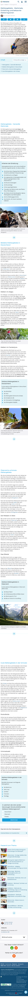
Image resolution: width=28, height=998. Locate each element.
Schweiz (5, 683)
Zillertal (9, 568)
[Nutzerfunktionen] (22, 1)
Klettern (7, 4)
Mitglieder (14, 964)
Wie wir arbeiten (16, 965)
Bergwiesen (15, 498)
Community (8, 964)
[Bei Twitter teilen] (10, 19)
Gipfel (15, 502)
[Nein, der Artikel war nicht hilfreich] (16, 947)
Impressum (7, 990)
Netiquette (21, 964)
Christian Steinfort (8, 922)
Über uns (3, 965)
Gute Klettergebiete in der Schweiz (11, 71)
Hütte (13, 504)
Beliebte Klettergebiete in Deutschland (12, 67)
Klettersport (6, 269)
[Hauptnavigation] (25, 1)
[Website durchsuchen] (18, 1)
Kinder (12, 534)
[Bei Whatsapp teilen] (24, 19)
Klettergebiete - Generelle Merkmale (11, 64)
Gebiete (22, 278)
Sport (2, 4)
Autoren (9, 965)
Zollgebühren (23, 707)
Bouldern (16, 573)
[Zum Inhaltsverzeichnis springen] (14, 237)
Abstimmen (14, 820)
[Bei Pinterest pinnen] (17, 19)
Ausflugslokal (14, 512)
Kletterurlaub (16, 701)
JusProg (23, 986)
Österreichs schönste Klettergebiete (11, 69)
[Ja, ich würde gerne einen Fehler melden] (14, 955)
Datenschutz (13, 990)
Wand (16, 312)
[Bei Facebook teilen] (4, 19)
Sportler (8, 355)
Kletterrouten (11, 277)
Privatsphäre (20, 990)
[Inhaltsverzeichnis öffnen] (25, 992)
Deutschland (23, 275)
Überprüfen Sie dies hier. (21, 982)
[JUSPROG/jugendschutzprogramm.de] (6, 985)
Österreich (14, 520)
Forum (2, 964)
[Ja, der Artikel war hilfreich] (11, 947)
